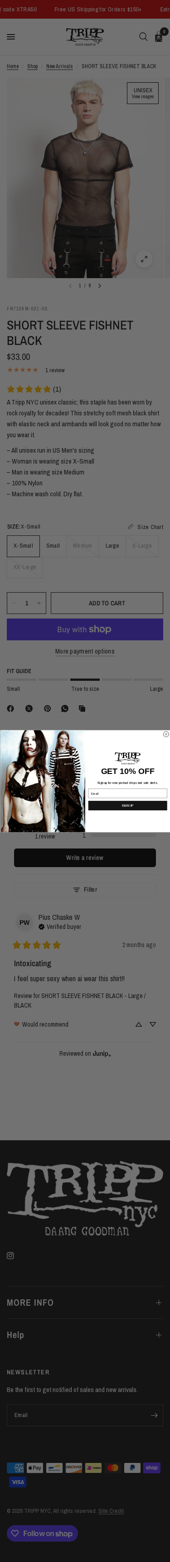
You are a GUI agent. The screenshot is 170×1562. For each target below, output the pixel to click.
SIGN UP (127, 805)
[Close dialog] (166, 734)
